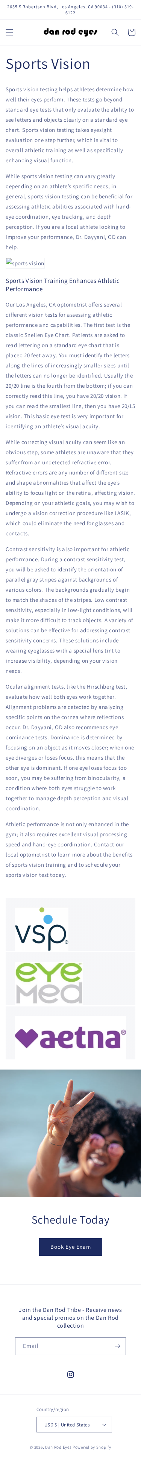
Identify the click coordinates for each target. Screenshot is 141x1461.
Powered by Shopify (92, 1447)
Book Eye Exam (70, 1246)
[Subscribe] (117, 1346)
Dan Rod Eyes (58, 1447)
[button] (9, 32)
